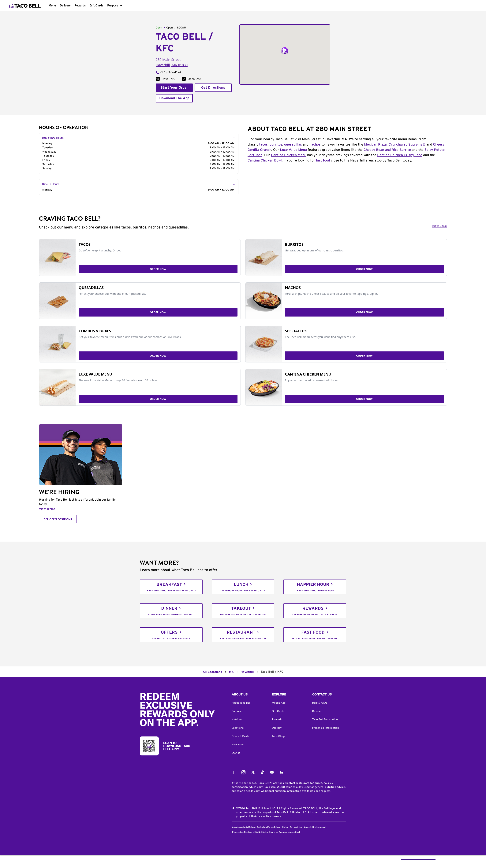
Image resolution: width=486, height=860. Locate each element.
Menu (52, 5)
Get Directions (213, 87)
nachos (314, 144)
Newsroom (238, 744)
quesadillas (293, 144)
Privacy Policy (256, 827)
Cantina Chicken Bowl (265, 160)
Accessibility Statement (315, 827)
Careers (316, 711)
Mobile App (279, 702)
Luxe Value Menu (293, 150)
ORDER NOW (158, 269)
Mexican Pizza (375, 144)
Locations (238, 727)
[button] (249, 695)
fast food (323, 160)
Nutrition (237, 719)
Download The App (174, 98)
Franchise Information (325, 727)
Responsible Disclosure (243, 832)
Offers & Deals (240, 736)
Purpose (112, 5)
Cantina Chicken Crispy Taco (399, 155)
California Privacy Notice (276, 827)
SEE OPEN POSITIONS (58, 519)
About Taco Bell (241, 702)
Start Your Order (174, 87)
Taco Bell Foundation (325, 719)
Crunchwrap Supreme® (407, 144)
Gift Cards (96, 5)
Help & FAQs (319, 702)
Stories (236, 752)
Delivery (65, 5)
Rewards (80, 5)
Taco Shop (278, 736)
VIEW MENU (439, 226)
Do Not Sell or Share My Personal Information (277, 832)
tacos (263, 144)
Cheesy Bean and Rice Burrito (387, 150)
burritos (276, 144)
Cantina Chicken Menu (288, 155)
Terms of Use (296, 827)
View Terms (47, 508)
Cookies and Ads (240, 827)
